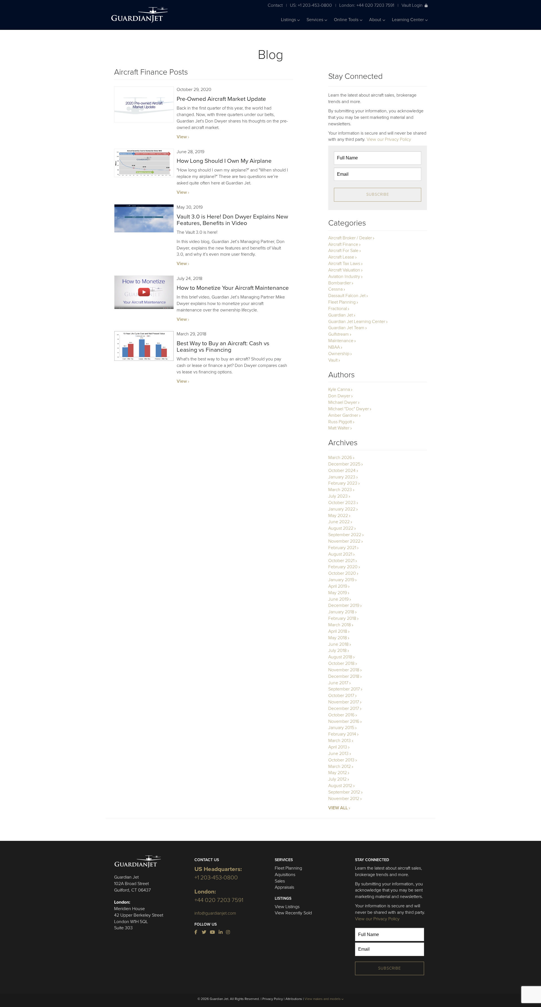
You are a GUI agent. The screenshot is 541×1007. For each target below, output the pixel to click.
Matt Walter (338, 428)
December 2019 (343, 605)
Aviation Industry (344, 276)
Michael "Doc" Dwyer (348, 409)
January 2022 (341, 509)
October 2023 (342, 502)
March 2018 (339, 625)
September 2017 (344, 689)
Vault (333, 360)
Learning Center (408, 20)
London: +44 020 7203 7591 (366, 5)
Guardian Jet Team (346, 328)
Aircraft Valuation (344, 270)
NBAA (334, 347)
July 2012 (337, 779)
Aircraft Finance (343, 244)
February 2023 (342, 483)
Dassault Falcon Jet (346, 295)
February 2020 (343, 567)
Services (315, 20)
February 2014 (342, 734)
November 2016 (343, 721)
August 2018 (340, 657)
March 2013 (339, 740)
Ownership (338, 354)
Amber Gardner (343, 415)
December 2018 (343, 676)
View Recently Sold (293, 913)
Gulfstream (338, 334)
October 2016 (341, 715)
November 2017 (343, 702)
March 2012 (339, 766)
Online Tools (347, 20)
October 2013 (341, 760)
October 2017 (341, 695)
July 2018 (337, 650)
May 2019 (337, 593)
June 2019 (338, 599)
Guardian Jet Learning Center (356, 321)
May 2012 (337, 773)
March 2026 (340, 457)
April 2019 (337, 586)
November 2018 (343, 670)
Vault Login (412, 5)
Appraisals (284, 887)
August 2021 (340, 554)
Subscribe (377, 194)
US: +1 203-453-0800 (311, 5)
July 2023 (338, 496)
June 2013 (338, 753)
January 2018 (341, 612)
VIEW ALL (338, 808)
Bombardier (339, 283)
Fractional (337, 308)
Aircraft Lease (341, 257)
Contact (275, 5)
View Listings (287, 907)
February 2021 (342, 548)
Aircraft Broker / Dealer (350, 238)
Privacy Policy (272, 999)
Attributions (293, 999)
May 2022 (338, 515)
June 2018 (338, 644)
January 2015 (341, 727)
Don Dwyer (339, 396)
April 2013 (337, 747)
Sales (280, 881)
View (182, 137)
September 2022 (344, 535)
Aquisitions (285, 874)
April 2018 (337, 631)
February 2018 (342, 618)
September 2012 (344, 792)
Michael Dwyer (342, 402)
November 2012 (343, 798)
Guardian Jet (340, 315)
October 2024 (342, 470)
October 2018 (341, 663)
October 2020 (342, 573)
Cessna (335, 289)
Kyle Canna (339, 389)
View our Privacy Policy (389, 139)
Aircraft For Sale (343, 250)
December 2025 (344, 464)
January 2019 (341, 580)
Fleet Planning (342, 302)
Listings (289, 20)
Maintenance (340, 341)
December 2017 (343, 708)
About (375, 20)
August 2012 (340, 785)
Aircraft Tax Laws (344, 263)
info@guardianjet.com (215, 913)
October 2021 (341, 560)
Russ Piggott (340, 422)
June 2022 (339, 522)
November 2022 (344, 541)
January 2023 (341, 477)
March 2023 (340, 490)
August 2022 (340, 528)
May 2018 (337, 638)
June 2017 (338, 683)
